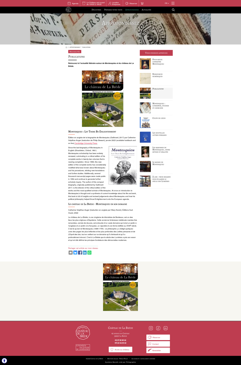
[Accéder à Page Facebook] (158, 328)
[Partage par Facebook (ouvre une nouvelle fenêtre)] (80, 253)
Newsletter (156, 350)
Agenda (75, 3)
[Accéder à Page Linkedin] (165, 328)
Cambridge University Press (86, 143)
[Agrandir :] (120, 287)
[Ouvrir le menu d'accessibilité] (4, 360)
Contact (155, 344)
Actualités (146, 9)
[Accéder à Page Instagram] (150, 328)
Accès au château (122, 349)
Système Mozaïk (111, 362)
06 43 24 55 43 (120, 342)
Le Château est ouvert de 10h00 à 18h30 (96, 3)
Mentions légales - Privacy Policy (117, 359)
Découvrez (96, 9)
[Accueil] (68, 10)
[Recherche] (173, 10)
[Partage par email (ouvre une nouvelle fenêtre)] (71, 253)
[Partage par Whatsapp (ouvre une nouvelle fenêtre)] (89, 253)
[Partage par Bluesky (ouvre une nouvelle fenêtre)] (75, 253)
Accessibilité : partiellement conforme (143, 359)
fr (166, 3)
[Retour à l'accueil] (66, 47)
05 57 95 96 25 (120, 340)
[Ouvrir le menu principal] (173, 3)
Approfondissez (132, 9)
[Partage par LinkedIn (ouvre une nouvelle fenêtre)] (85, 253)
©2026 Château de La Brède (95, 359)
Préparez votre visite (113, 9)
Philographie (131, 362)
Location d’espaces (116, 3)
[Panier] (142, 3)
